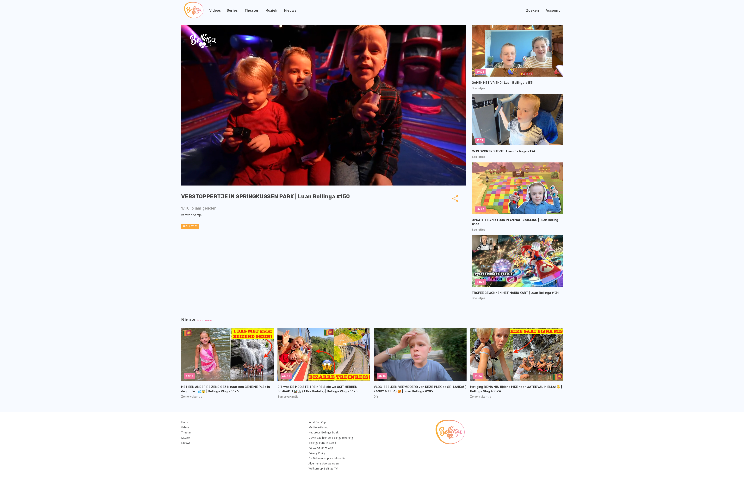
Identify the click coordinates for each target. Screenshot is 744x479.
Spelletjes (190, 226)
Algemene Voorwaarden (323, 463)
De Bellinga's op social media (326, 458)
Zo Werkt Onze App (320, 448)
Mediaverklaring (318, 427)
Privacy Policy (317, 453)
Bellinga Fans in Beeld (322, 442)
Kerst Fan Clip (317, 422)
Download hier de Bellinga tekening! (330, 437)
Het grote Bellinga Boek (323, 432)
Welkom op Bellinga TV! (323, 468)
